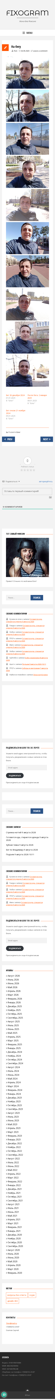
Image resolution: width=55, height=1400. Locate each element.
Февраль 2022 (15, 1181)
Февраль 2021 (15, 1227)
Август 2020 (14, 1250)
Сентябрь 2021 (15, 1200)
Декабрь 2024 (15, 1051)
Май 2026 (12, 987)
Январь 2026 (14, 1002)
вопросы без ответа (16, 1295)
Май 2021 (12, 1215)
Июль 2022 (13, 1162)
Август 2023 (14, 1112)
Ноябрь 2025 (14, 1010)
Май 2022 (12, 1169)
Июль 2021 (13, 1208)
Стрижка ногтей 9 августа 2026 (21, 832)
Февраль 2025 (15, 1044)
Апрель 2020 (14, 1265)
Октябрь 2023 (15, 1105)
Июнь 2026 (13, 983)
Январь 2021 (14, 1231)
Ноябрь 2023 (14, 1101)
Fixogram (27, 13)
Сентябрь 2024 (15, 1063)
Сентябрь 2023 (15, 1109)
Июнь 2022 (13, 1166)
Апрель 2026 (14, 991)
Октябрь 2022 (15, 1150)
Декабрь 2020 (15, 1234)
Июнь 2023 (13, 1120)
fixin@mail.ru (11, 1323)
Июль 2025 (13, 1025)
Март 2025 (13, 1040)
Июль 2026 (13, 979)
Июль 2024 (13, 1071)
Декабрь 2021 (15, 1189)
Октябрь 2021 (15, 1196)
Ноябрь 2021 (14, 1192)
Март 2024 (13, 1086)
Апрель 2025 (14, 1036)
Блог (18, 432)
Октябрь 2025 (15, 1013)
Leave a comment (40, 51)
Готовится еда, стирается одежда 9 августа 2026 (24, 620)
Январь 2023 (14, 1139)
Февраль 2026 (15, 998)
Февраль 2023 (15, 1135)
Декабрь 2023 (15, 1097)
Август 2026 (14, 975)
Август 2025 (14, 1021)
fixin (15, 51)
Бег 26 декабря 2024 (15, 395)
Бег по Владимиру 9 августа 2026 (22, 849)
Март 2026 (13, 994)
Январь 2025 (14, 1048)
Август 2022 (14, 1158)
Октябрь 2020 (15, 1242)
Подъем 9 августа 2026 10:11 (34, 664)
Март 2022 (13, 1177)
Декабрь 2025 (15, 1006)
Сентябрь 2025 (15, 1017)
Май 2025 (12, 1032)
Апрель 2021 (14, 1219)
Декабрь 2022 (15, 1143)
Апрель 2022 (14, 1173)
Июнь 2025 (13, 1029)
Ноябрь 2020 (14, 1238)
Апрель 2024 (14, 1082)
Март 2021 (13, 1223)
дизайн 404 (12, 1301)
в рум (32, 1295)
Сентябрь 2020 (15, 1246)
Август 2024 (14, 1067)
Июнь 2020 (13, 1257)
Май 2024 (12, 1078)
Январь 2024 (14, 1093)
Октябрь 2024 (15, 1059)
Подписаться (15, 775)
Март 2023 (13, 1132)
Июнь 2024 (13, 1074)
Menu (29, 33)
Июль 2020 (13, 1253)
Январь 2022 (14, 1185)
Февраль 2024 (15, 1090)
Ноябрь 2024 (14, 1055)
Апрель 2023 (14, 1128)
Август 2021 (14, 1204)
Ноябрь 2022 (14, 1147)
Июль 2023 (13, 1116)
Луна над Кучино (40, 674)
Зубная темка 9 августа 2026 (19, 845)
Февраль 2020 (15, 1272)
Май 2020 (12, 1261)
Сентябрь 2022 (15, 1154)
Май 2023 (12, 1124)
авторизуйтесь (45, 481)
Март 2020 (13, 1269)
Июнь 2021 (13, 1211)
